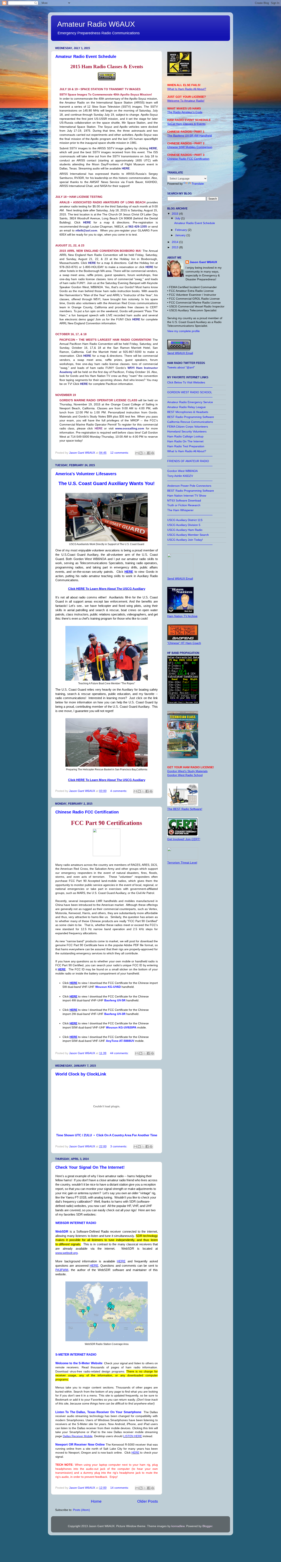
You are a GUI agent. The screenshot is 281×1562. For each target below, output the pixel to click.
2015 (175, 213)
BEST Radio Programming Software (190, 417)
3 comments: (119, 1146)
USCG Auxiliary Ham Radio (184, 529)
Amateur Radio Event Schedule (85, 56)
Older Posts (147, 1501)
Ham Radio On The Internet (185, 441)
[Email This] (137, 453)
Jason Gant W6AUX (203, 262)
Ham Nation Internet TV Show (186, 495)
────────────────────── (189, 387)
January (180, 235)
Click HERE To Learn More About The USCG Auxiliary (106, 588)
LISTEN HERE (132, 1436)
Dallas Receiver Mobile (78, 1436)
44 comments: (119, 1053)
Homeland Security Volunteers (187, 431)
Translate (198, 183)
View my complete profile (183, 331)
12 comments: (120, 452)
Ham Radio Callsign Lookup (185, 436)
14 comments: (120, 1487)
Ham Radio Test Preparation (185, 446)
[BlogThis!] (141, 453)
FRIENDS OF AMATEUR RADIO (188, 461)
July (178, 218)
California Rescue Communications (190, 421)
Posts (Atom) (81, 1509)
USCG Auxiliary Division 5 (183, 525)
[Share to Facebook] (149, 453)
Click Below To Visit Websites (186, 382)
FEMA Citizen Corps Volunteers (187, 426)
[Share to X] (145, 453)
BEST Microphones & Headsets (187, 412)
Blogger (207, 1526)
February (181, 229)
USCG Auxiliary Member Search (188, 534)
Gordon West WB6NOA (182, 471)
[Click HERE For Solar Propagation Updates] (183, 702)
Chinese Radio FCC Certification (87, 812)
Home (96, 1501)
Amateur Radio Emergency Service (190, 402)
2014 (175, 242)
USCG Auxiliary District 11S (184, 520)
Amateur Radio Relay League (186, 407)
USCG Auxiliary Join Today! (185, 539)
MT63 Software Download (184, 500)
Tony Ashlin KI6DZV (180, 475)
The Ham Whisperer (180, 510)
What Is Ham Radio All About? (186, 451)
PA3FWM (61, 1270)
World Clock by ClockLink (80, 1074)
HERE (128, 571)
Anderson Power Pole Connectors (189, 485)
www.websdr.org (66, 1253)
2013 (175, 247)
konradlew (178, 1526)
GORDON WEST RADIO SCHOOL (189, 392)
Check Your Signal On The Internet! (90, 1167)
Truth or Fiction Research (183, 505)
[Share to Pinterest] (153, 453)
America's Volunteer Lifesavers (85, 474)
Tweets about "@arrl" (181, 367)
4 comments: (119, 791)
